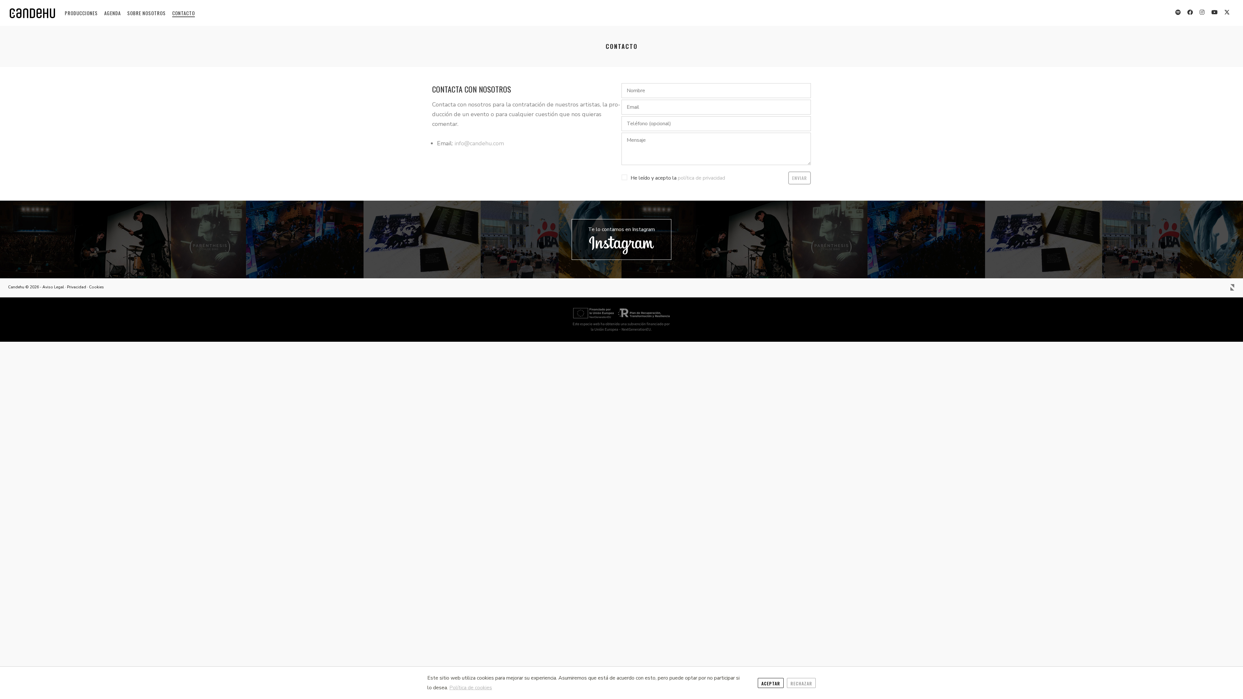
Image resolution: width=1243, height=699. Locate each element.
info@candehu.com (479, 143)
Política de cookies (470, 687)
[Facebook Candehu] (1190, 12)
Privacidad (76, 287)
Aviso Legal (53, 287)
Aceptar (770, 683)
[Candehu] (32, 13)
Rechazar (801, 683)
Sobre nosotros (146, 13)
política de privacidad (701, 178)
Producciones (81, 13)
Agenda (112, 13)
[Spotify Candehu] (1178, 12)
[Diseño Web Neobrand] (1232, 289)
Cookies (96, 287)
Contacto (183, 13)
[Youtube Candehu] (1214, 12)
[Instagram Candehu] (1202, 12)
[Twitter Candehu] (1227, 12)
